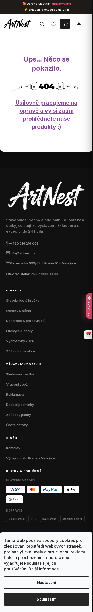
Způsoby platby (18, 415)
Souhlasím (47, 599)
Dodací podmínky (20, 404)
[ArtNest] (18, 24)
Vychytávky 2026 (20, 341)
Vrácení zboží (17, 384)
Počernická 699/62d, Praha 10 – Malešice (43, 263)
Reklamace (15, 394)
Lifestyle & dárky (19, 331)
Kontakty (13, 448)
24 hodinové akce (20, 351)
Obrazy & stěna (18, 310)
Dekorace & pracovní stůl (26, 321)
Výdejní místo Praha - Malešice (30, 458)
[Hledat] (42, 24)
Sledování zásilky (20, 374)
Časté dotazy (17, 425)
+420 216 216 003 (24, 243)
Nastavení (46, 582)
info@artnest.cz (23, 253)
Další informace (43, 568)
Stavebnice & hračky (22, 300)
